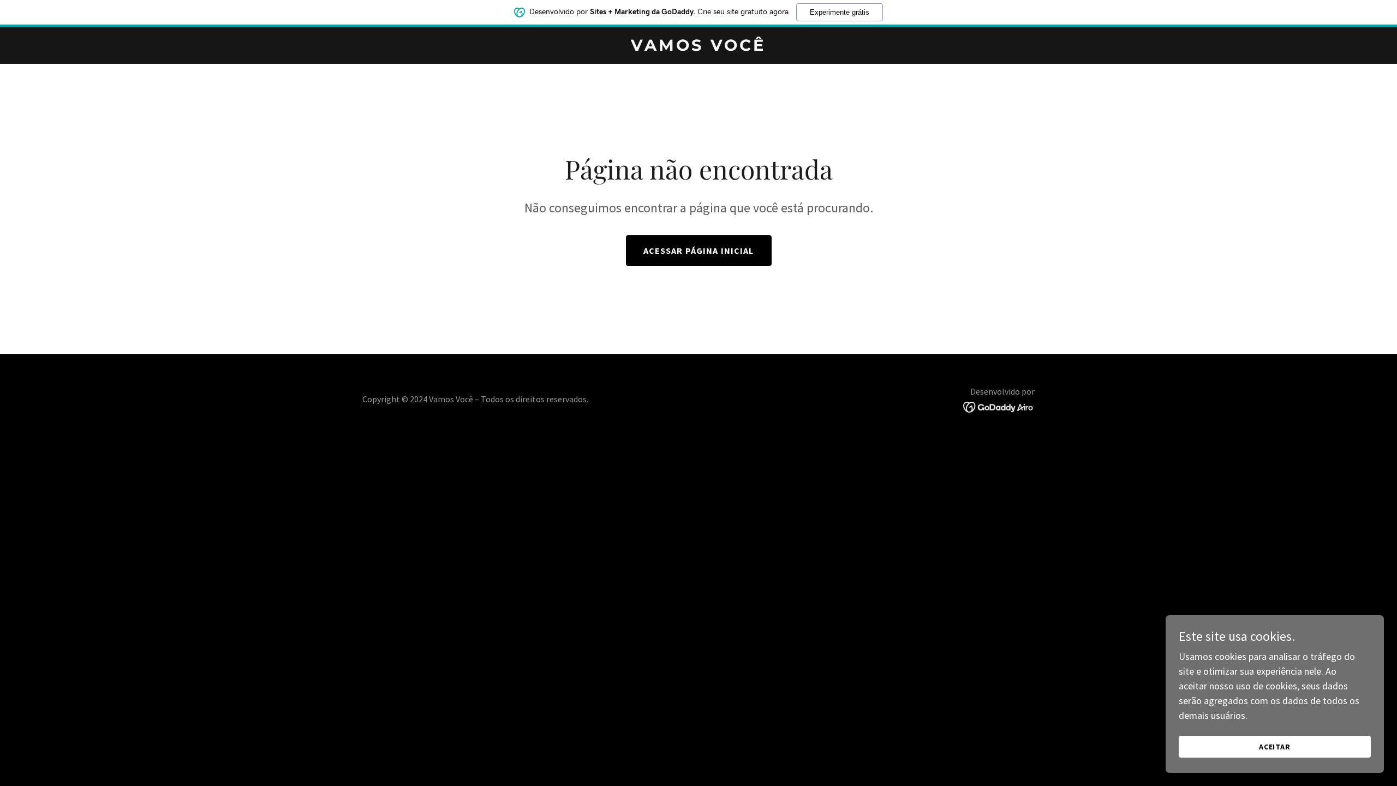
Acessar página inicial (698, 250)
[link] (698, 47)
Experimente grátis (839, 12)
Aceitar (1275, 747)
